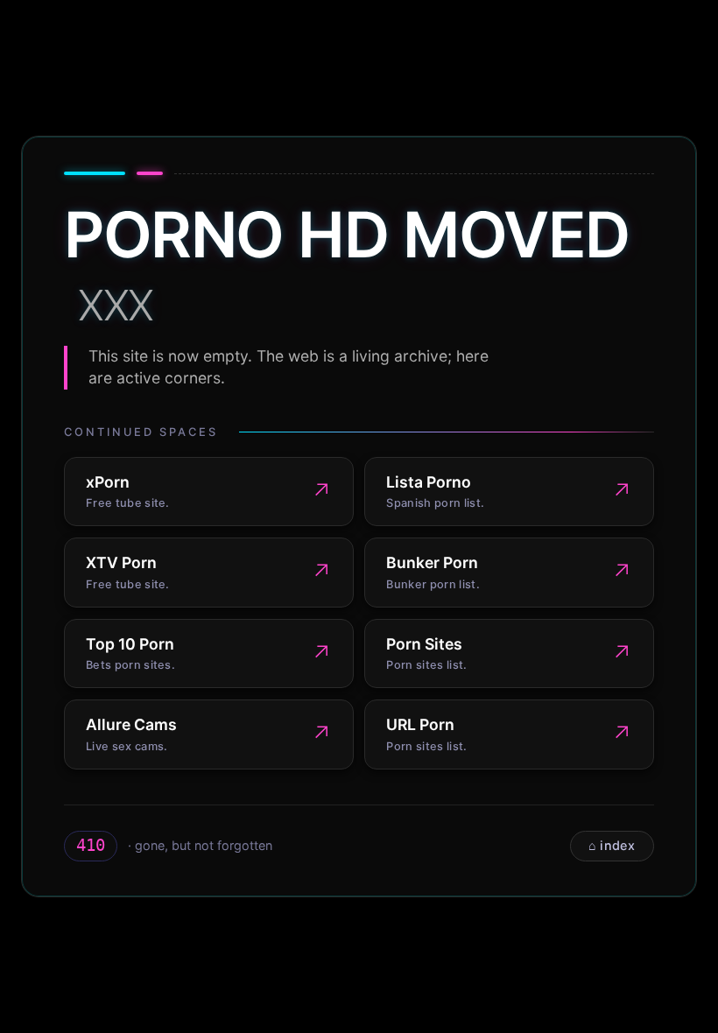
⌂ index (611, 845)
